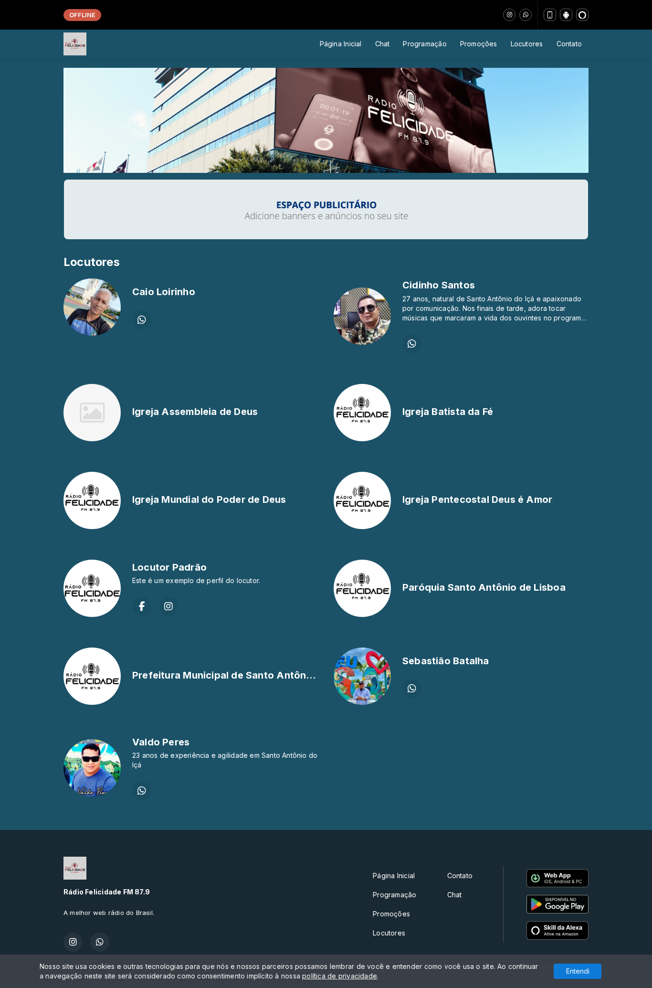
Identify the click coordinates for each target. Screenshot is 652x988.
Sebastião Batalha (445, 661)
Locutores (527, 44)
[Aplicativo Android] (566, 15)
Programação (424, 44)
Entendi (577, 971)
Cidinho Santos (438, 285)
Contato (569, 44)
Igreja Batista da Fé (447, 411)
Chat (382, 44)
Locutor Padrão (169, 567)
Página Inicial (341, 44)
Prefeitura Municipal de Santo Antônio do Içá (239, 675)
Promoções (478, 44)
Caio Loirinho (163, 291)
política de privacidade (339, 976)
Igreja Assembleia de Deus (195, 411)
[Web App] (550, 15)
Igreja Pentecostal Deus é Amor (477, 499)
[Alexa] (582, 15)
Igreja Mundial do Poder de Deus (209, 499)
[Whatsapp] (525, 15)
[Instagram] (509, 15)
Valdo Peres (160, 742)
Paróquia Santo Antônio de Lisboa (484, 587)
